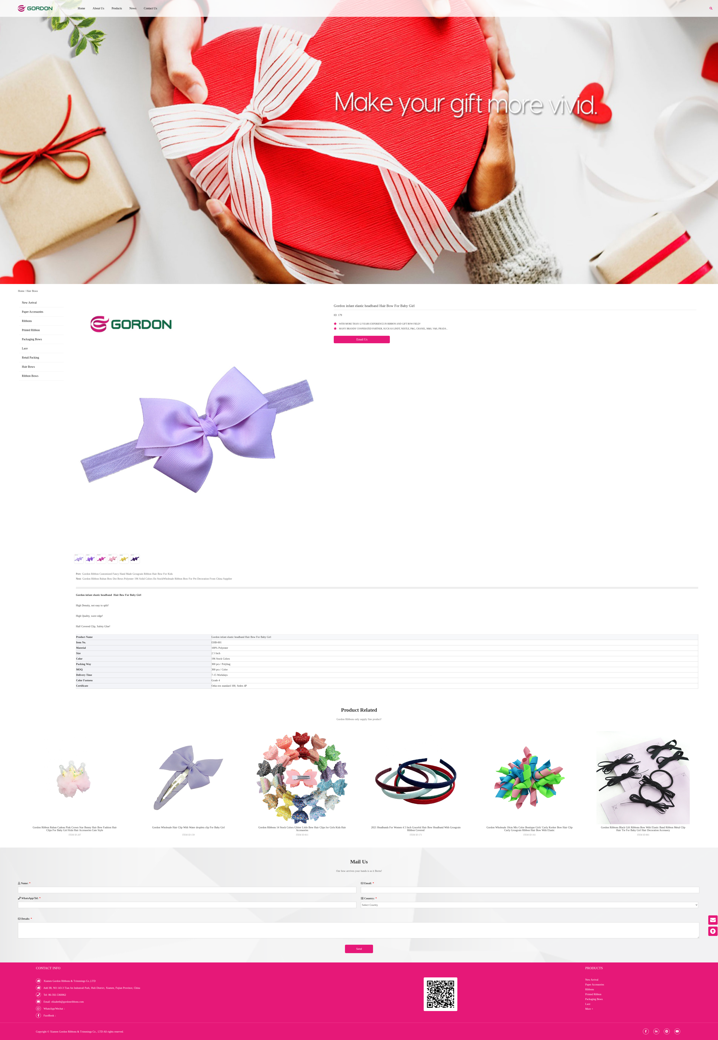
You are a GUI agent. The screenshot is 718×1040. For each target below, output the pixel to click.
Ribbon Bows (30, 375)
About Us (98, 8)
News (132, 8)
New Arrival (29, 302)
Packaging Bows (32, 339)
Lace (25, 348)
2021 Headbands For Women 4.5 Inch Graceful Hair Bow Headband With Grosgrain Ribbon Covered (416, 829)
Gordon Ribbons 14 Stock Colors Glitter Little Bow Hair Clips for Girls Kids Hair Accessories (302, 829)
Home (81, 8)
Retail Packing (30, 357)
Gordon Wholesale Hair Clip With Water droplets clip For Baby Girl (188, 827)
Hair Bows (32, 291)
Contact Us (150, 8)
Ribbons (27, 321)
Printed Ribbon (31, 330)
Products (117, 8)
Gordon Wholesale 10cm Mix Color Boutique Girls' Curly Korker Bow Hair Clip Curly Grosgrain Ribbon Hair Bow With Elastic (530, 829)
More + (589, 1008)
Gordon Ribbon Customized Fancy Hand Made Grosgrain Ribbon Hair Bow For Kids (127, 574)
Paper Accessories (32, 311)
